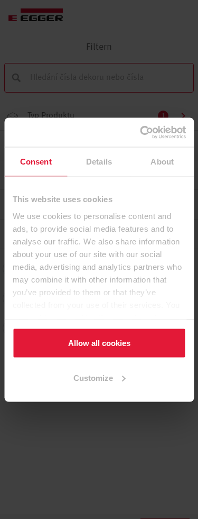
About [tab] (162, 161)
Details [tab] (99, 161)
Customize (93, 377)
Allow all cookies (99, 343)
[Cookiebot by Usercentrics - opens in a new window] (141, 132)
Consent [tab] (36, 161)
